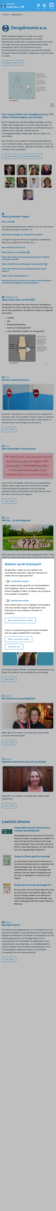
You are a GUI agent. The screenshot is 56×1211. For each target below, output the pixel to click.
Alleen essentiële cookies (18, 639)
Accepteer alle (14, 647)
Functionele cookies (20, 581)
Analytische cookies (20, 601)
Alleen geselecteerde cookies (20, 620)
